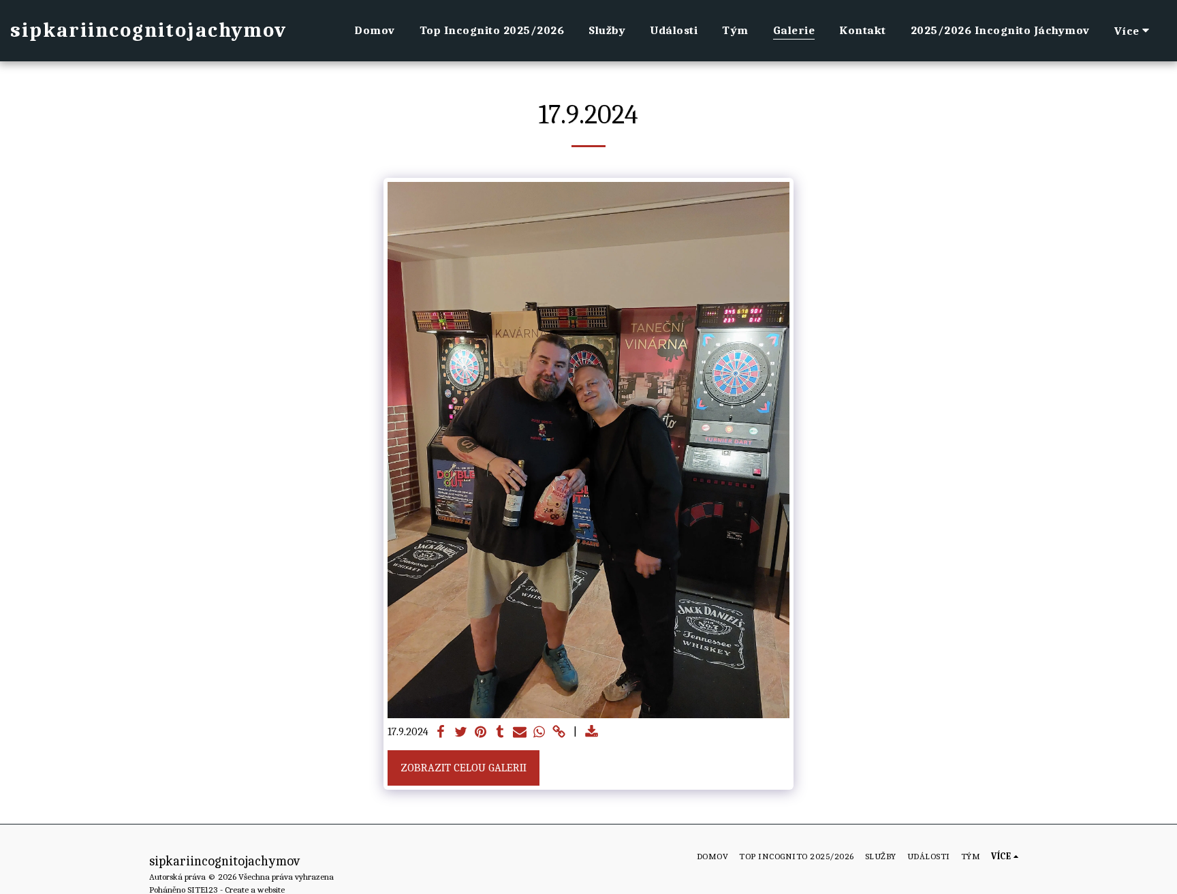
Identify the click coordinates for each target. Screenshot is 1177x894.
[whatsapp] (539, 733)
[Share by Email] (520, 733)
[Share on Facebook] (441, 733)
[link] (559, 733)
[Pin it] (480, 733)
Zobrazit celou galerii (464, 767)
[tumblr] (500, 733)
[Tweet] (461, 733)
